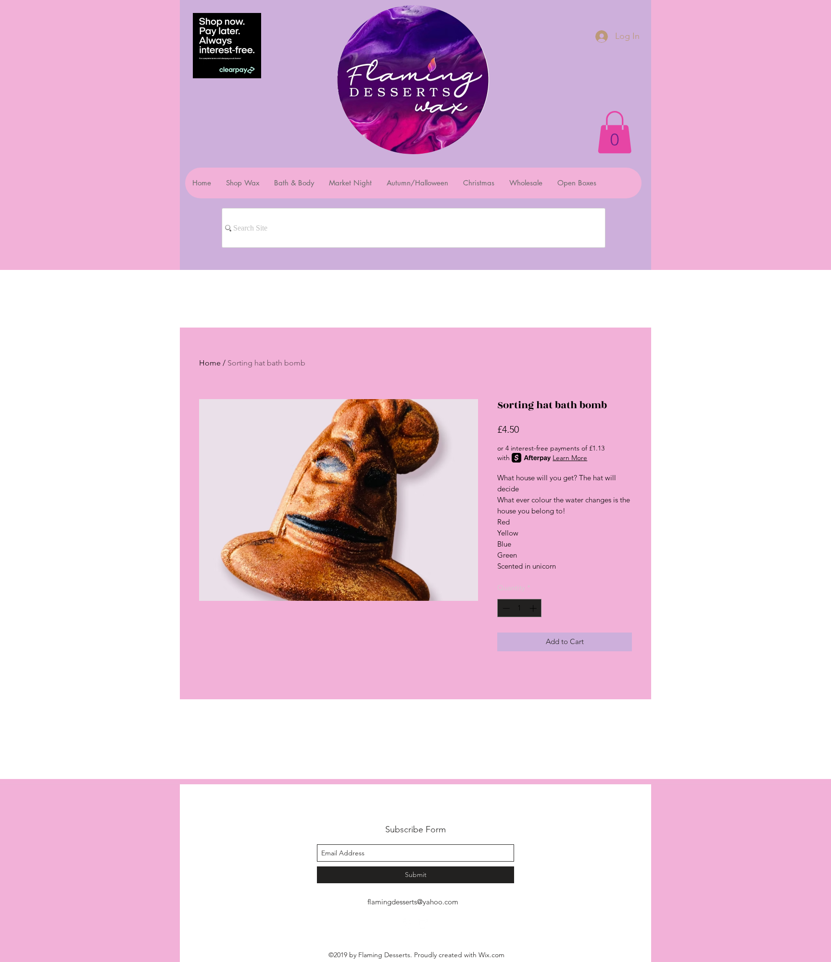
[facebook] (408, 923)
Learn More (570, 457)
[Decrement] (505, 608)
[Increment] (534, 608)
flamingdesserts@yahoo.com (412, 901)
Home (210, 362)
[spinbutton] (520, 608)
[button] (614, 132)
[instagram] (423, 923)
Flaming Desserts (403, 808)
